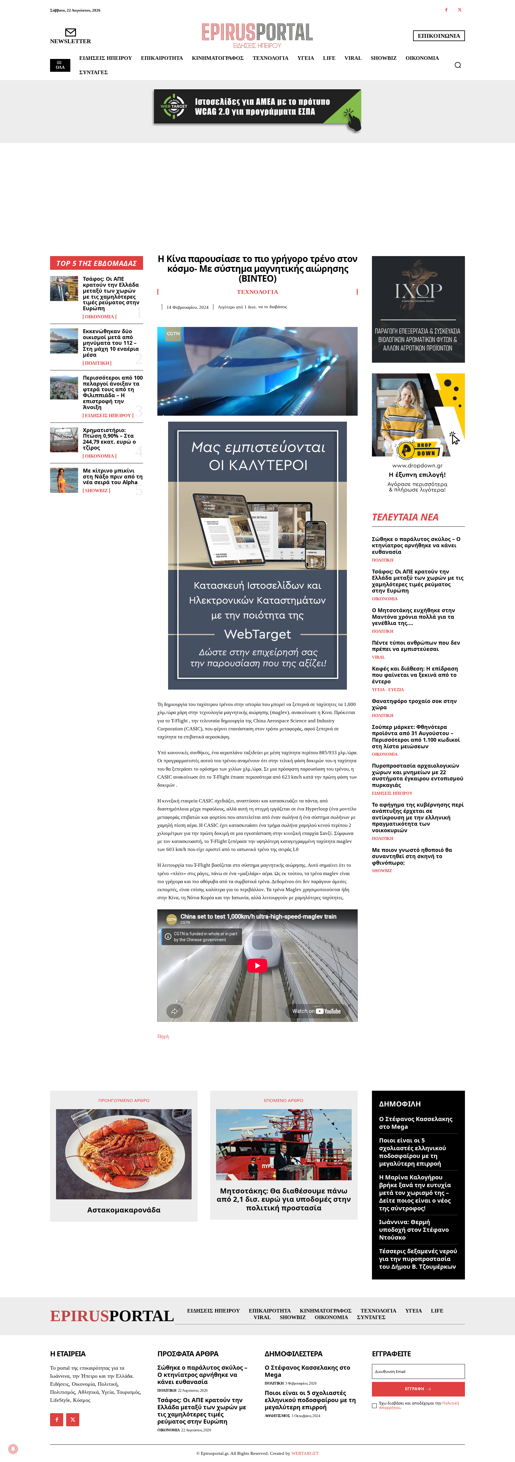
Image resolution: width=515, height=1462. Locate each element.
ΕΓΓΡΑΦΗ (414, 1388)
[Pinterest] (191, 319)
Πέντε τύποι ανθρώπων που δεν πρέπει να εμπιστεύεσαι (416, 646)
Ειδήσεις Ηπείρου (108, 415)
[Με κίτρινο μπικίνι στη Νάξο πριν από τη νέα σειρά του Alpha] (64, 480)
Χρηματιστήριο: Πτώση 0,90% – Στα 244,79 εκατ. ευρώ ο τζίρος (109, 438)
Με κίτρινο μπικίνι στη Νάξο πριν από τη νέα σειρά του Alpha (113, 476)
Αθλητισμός (277, 1415)
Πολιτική (97, 363)
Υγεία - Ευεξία (388, 690)
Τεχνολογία (257, 292)
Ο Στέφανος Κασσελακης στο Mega (415, 1123)
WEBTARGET (305, 1453)
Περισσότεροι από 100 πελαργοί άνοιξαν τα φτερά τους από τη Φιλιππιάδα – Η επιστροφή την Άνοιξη (113, 392)
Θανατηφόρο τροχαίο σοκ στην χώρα (414, 704)
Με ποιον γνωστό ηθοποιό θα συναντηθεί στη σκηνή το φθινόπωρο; (412, 856)
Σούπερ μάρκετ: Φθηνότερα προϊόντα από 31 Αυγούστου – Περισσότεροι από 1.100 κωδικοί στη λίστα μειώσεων (416, 736)
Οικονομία (99, 316)
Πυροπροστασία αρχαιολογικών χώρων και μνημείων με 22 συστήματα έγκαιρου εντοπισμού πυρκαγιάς (417, 775)
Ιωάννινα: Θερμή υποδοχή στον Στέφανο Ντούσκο (414, 1229)
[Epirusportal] (257, 35)
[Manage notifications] (13, 1449)
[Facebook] (446, 10)
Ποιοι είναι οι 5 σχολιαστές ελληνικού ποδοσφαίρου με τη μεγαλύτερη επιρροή (412, 1152)
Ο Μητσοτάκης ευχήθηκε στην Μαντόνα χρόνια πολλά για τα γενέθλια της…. (413, 616)
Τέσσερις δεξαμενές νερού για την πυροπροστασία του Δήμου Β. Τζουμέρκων (418, 1259)
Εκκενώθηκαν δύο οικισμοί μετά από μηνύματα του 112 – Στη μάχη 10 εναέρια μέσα (111, 343)
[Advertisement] (257, 187)
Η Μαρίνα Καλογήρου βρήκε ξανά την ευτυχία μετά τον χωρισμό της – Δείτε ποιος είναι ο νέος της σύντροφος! (415, 1192)
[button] (458, 65)
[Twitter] (459, 10)
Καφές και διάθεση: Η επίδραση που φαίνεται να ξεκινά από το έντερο (415, 675)
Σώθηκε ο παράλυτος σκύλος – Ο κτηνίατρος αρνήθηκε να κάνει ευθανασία (416, 545)
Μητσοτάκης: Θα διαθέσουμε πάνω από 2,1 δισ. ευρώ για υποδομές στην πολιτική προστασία (284, 1199)
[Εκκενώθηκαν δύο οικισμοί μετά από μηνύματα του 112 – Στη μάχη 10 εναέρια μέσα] (64, 340)
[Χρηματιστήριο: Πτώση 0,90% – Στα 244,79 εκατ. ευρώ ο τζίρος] (64, 439)
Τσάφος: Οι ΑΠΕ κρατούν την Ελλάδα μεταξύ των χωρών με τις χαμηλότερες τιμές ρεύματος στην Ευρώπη (111, 293)
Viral (378, 657)
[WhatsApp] (204, 319)
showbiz (96, 490)
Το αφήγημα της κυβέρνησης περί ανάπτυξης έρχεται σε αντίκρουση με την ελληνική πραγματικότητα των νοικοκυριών (418, 817)
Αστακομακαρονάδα (124, 1210)
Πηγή (163, 1036)
